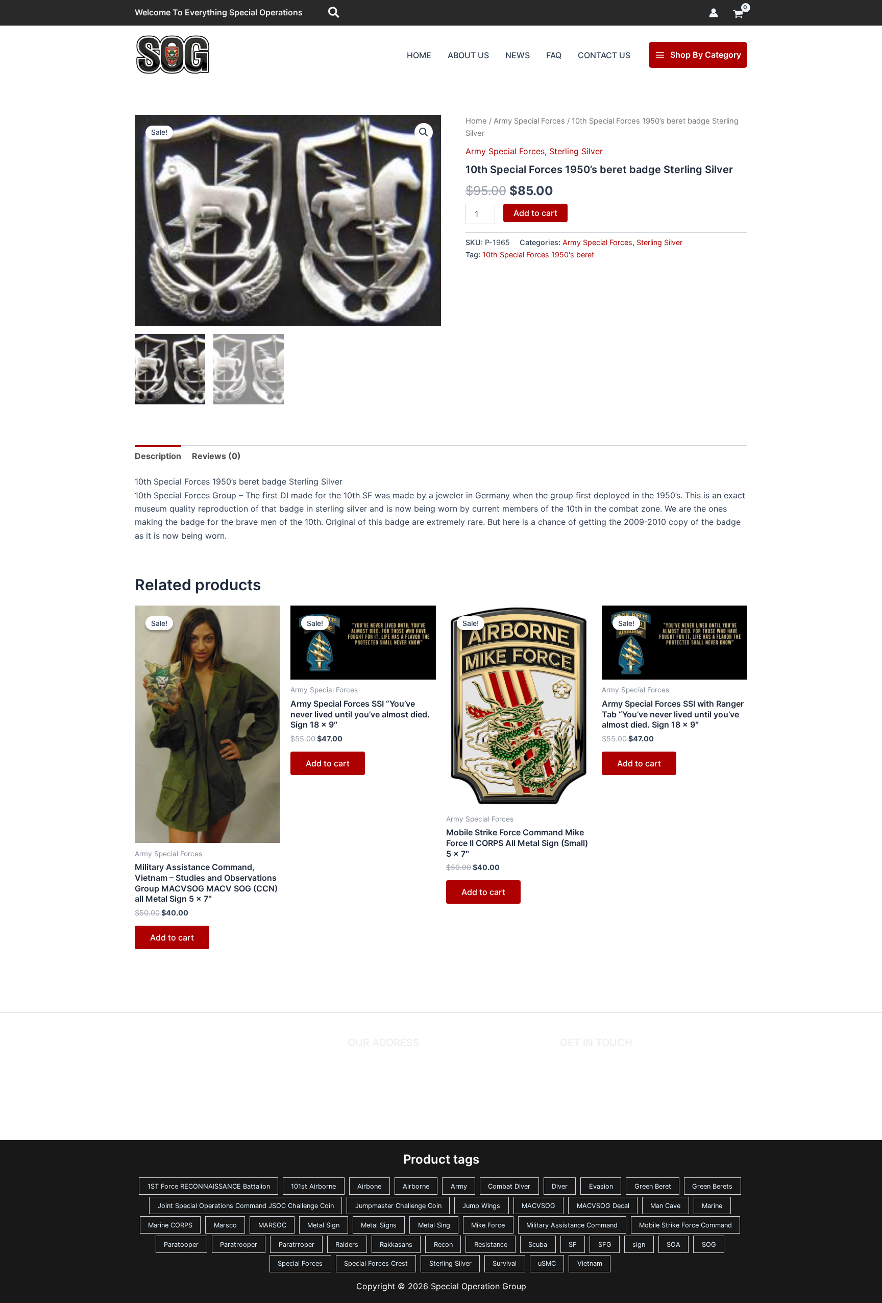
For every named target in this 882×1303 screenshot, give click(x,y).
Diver (560, 1186)
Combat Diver (509, 1186)
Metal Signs (379, 1225)
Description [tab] (158, 456)
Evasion (601, 1186)
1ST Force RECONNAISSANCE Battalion (209, 1186)
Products (157, 1070)
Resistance (490, 1244)
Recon (443, 1244)
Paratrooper (238, 1244)
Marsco (225, 1225)
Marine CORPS (170, 1225)
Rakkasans (396, 1244)
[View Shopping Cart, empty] (737, 14)
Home (419, 55)
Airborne (416, 1186)
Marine (712, 1206)
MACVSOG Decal (603, 1206)
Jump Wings (481, 1206)
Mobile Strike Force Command (685, 1225)
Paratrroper (296, 1244)
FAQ (553, 55)
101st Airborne (313, 1186)
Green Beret (652, 1186)
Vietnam (589, 1263)
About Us (468, 55)
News (517, 55)
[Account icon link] (713, 12)
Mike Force (488, 1225)
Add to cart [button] (172, 937)
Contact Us (604, 55)
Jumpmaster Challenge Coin (398, 1206)
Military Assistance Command (572, 1225)
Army (459, 1186)
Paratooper (181, 1244)
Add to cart (535, 213)
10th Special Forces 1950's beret (538, 254)
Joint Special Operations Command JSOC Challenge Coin (246, 1206)
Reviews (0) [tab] (216, 456)
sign (638, 1244)
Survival (505, 1263)
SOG (709, 1244)
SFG (604, 1244)
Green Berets (712, 1186)
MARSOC (272, 1225)
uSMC (547, 1263)
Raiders (346, 1244)
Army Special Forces (529, 121)
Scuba (537, 1244)
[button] (334, 13)
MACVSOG (538, 1206)
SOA (673, 1244)
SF (573, 1244)
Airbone (369, 1186)
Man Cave (665, 1206)
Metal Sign (323, 1225)
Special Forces (300, 1263)
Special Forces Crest (376, 1263)
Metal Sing (434, 1225)
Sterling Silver (576, 151)
